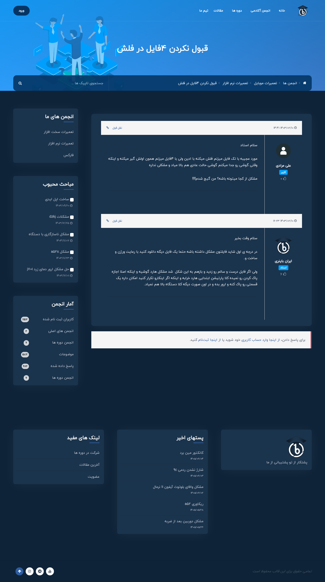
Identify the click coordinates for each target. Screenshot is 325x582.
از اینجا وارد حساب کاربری (260, 340)
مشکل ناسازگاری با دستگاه (49, 234)
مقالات (218, 10)
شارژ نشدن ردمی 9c (188, 470)
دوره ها (237, 10)
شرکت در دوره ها (86, 453)
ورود (21, 10)
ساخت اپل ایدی (57, 199)
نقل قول (117, 127)
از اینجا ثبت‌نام (209, 340)
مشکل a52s (60, 251)
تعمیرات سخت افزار (59, 132)
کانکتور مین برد (191, 453)
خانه (282, 10)
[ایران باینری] (283, 246)
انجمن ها (290, 83)
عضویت (93, 476)
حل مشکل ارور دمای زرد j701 (48, 269)
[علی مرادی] (283, 152)
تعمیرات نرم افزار (61, 143)
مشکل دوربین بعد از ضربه (184, 521)
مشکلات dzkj (59, 216)
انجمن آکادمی (260, 10)
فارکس (68, 155)
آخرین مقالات (89, 465)
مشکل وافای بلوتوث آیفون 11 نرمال (178, 487)
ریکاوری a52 (194, 504)
